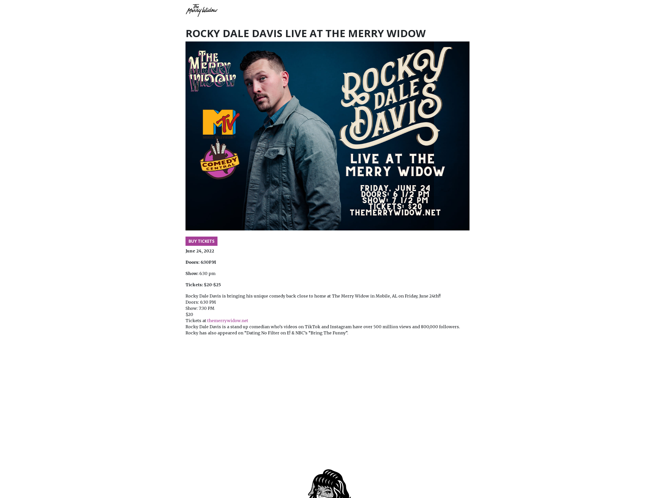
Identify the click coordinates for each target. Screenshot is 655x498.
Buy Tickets (201, 241)
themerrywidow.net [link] (227, 320)
